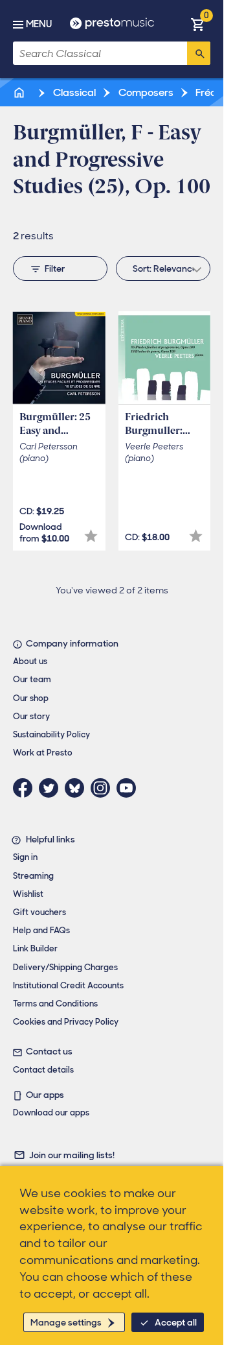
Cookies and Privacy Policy (65, 1021)
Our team (32, 679)
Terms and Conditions (55, 1003)
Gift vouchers (39, 912)
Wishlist (28, 893)
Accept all (176, 1322)
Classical (73, 92)
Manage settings (66, 1322)
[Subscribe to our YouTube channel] (129, 788)
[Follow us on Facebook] (26, 788)
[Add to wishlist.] (91, 536)
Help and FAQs (41, 930)
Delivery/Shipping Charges (65, 967)
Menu (39, 24)
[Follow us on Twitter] (52, 788)
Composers (144, 92)
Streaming (33, 875)
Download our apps (51, 1112)
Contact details (43, 1069)
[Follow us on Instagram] (103, 788)
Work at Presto (42, 752)
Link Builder (35, 948)
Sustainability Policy (51, 734)
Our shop (31, 698)
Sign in (25, 857)
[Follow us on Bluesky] (78, 788)
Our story (31, 716)
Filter (55, 268)
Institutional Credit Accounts (68, 985)
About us (30, 661)
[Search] (198, 53)
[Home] (20, 92)
